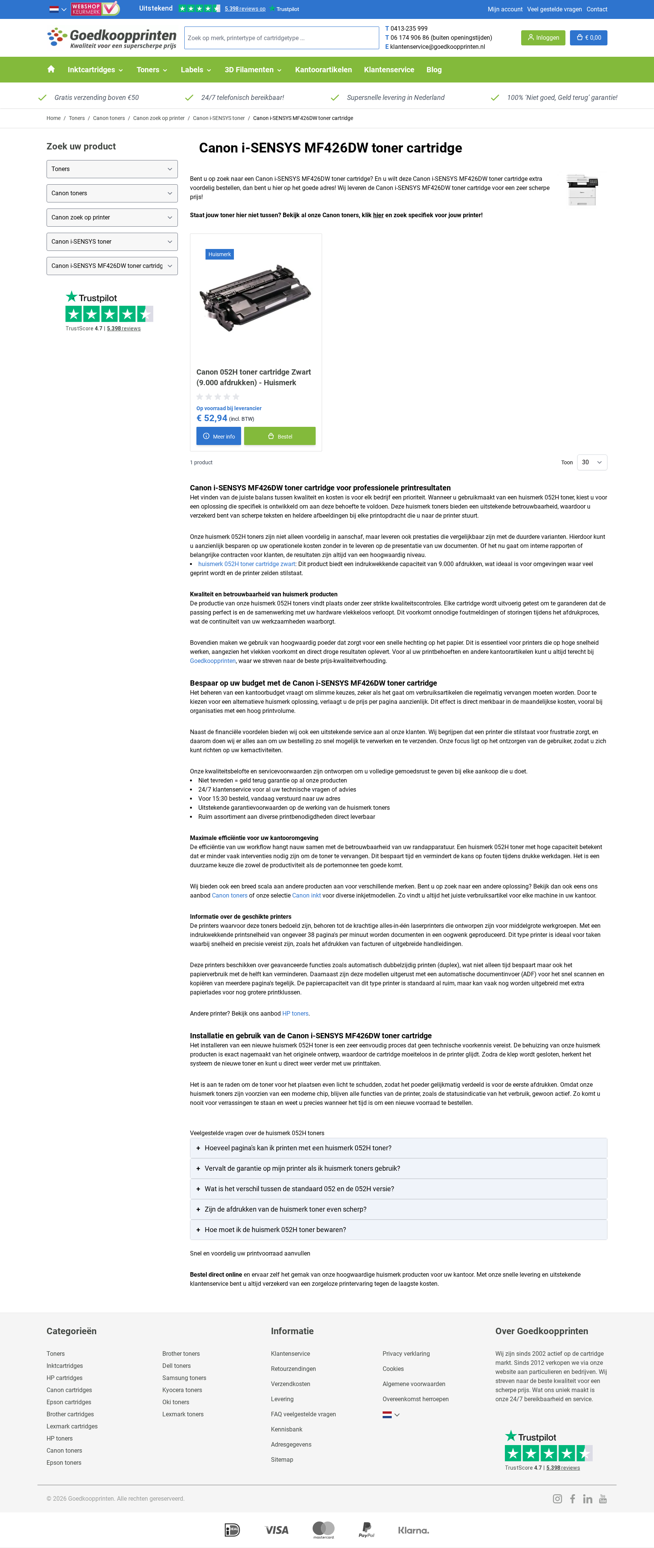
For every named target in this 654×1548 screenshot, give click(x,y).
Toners (77, 118)
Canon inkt (306, 895)
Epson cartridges (69, 1402)
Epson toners (64, 1462)
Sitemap (282, 1459)
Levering (282, 1399)
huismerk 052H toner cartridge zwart (246, 564)
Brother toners (181, 1353)
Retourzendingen (293, 1368)
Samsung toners (184, 1378)
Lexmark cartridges (72, 1426)
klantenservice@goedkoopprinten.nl (437, 46)
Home (54, 118)
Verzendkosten (290, 1384)
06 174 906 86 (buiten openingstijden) (441, 37)
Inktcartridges (65, 1365)
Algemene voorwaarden (414, 1384)
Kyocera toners (182, 1390)
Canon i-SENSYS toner (219, 118)
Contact (597, 9)
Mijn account (505, 9)
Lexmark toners (183, 1414)
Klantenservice (290, 1353)
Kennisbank (286, 1429)
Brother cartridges (70, 1414)
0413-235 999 (409, 28)
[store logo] (112, 38)
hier (378, 215)
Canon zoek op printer (159, 118)
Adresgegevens (291, 1444)
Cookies (393, 1368)
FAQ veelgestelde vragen (303, 1414)
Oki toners (175, 1402)
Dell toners (176, 1365)
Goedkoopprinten (213, 660)
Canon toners (109, 118)
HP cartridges (65, 1378)
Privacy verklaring (406, 1353)
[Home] (51, 69)
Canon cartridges (69, 1390)
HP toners (295, 1013)
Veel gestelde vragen (554, 9)
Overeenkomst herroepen (416, 1399)
